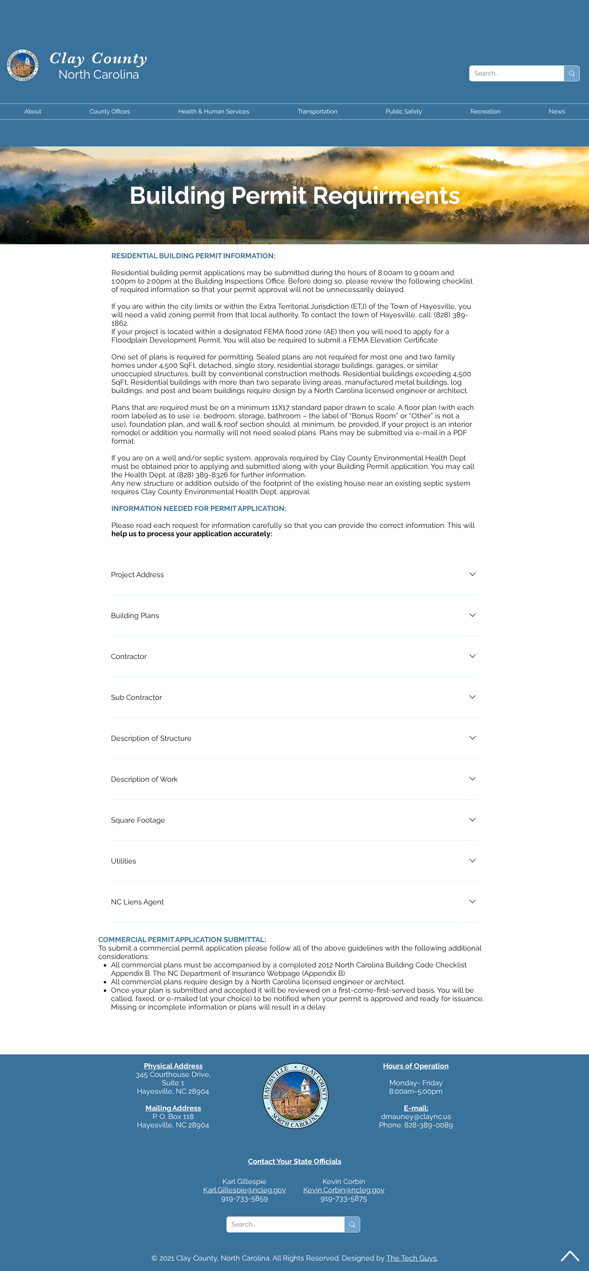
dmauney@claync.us (416, 1116)
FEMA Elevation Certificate (393, 340)
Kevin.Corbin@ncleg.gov (344, 1190)
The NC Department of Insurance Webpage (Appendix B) (249, 973)
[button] (32, 111)
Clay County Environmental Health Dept (398, 458)
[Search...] (571, 73)
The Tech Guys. (412, 1258)
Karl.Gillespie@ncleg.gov (244, 1190)
